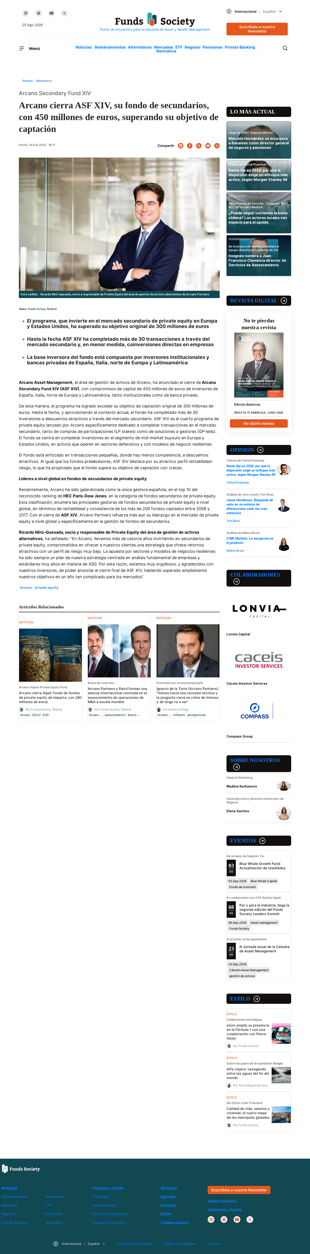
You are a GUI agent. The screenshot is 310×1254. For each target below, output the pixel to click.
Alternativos (140, 47)
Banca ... (134, 715)
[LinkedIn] (25, 13)
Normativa (166, 51)
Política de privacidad (180, 1244)
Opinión (242, 450)
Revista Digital (254, 301)
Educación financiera (109, 1222)
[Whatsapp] (217, 145)
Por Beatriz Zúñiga (176, 709)
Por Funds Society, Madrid (43, 709)
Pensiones (213, 47)
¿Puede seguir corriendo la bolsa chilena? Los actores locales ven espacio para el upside (258, 218)
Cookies (213, 1244)
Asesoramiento (105, 1205)
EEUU (36, 715)
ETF (178, 47)
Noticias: (84, 47)
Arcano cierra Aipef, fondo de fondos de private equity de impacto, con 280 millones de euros (50, 697)
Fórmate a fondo (108, 1188)
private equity (47, 587)
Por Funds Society (245, 1046)
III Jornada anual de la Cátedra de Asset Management (264, 949)
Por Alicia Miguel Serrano (250, 1085)
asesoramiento (115, 715)
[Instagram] (38, 13)
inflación (179, 715)
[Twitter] (64, 13)
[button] (257, 11)
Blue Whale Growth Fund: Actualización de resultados (262, 866)
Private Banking (240, 47)
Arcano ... (95, 715)
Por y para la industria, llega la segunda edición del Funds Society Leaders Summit (264, 909)
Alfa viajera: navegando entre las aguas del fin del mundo (248, 1073)
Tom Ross (233, 521)
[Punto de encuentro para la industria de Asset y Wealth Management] (155, 22)
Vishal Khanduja (237, 482)
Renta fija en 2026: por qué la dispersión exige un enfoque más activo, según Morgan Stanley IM (258, 175)
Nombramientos (110, 47)
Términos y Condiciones (134, 1244)
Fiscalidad (101, 1197)
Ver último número (259, 423)
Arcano (26, 587)
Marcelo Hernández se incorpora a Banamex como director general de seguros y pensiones (259, 143)
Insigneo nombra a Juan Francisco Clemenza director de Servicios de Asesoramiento (257, 260)
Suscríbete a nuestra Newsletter (257, 29)
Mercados (163, 47)
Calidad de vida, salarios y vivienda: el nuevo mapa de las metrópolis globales (248, 1112)
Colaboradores (255, 575)
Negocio (192, 47)
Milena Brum (235, 550)
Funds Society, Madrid (42, 309)
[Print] (208, 145)
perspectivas (196, 715)
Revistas (169, 1188)
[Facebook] (189, 145)
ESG (46, 715)
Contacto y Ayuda (225, 1209)
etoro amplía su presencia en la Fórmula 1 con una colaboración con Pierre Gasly (248, 1031)
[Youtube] (51, 13)
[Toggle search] (285, 47)
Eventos (243, 841)
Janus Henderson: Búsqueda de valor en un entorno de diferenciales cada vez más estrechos (249, 506)
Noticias (10, 1188)
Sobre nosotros (255, 760)
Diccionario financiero (110, 1214)
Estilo (240, 999)
